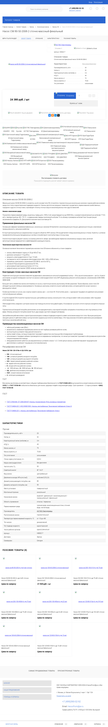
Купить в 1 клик (76, 103)
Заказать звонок (75, 10)
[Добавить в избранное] (49, 45)
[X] (58, 115)
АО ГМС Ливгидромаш (44, 511)
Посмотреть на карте (64, 696)
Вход (90, 2)
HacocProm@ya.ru (75, 706)
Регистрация (98, 2)
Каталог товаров (12, 20)
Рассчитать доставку (63, 113)
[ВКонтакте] (49, 115)
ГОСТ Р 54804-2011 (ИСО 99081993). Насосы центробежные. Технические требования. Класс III (39, 406)
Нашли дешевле (26, 113)
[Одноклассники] (52, 115)
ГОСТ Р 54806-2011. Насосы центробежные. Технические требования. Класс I (33, 411)
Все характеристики (89, 64)
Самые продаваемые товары (42, 671)
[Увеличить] (27, 64)
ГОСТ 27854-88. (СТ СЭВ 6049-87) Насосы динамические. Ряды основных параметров (36, 402)
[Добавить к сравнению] (49, 50)
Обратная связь (11, 724)
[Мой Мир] (55, 115)
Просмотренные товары (69, 671)
